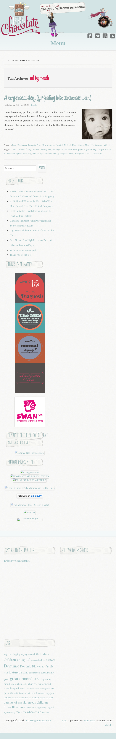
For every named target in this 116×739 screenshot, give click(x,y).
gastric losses (34, 672)
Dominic (11, 666)
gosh (6, 679)
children (44, 654)
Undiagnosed (97, 145)
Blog (14, 145)
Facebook (90, 35)
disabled (41, 659)
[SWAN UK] (30, 426)
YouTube (105, 35)
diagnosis (34, 660)
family (28, 149)
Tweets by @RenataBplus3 (17, 560)
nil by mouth (9, 153)
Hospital (59, 145)
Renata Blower (12, 707)
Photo (74, 145)
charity (30, 654)
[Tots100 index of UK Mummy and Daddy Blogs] (30, 488)
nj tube (19, 153)
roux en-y (27, 153)
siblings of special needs (63, 153)
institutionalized (42, 693)
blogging (16, 654)
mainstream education (20, 697)
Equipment (22, 145)
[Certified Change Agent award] (29, 452)
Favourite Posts (34, 145)
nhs (30, 697)
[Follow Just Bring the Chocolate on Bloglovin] (30, 497)
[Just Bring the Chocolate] (21, 19)
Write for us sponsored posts (23, 250)
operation (36, 697)
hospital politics (45, 689)
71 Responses (96, 153)
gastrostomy (91, 149)
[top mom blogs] (30, 504)
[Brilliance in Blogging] (30, 472)
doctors (50, 660)
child (35, 654)
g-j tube (81, 149)
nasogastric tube (104, 149)
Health (22, 688)
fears (6, 672)
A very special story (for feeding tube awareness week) (47, 97)
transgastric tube (82, 153)
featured (35, 149)
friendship (25, 673)
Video (106, 145)
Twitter (97, 35)
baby (5, 654)
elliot (43, 667)
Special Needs (84, 145)
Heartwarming (48, 145)
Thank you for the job (20, 254)
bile (9, 654)
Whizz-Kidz (45, 712)
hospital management (32, 689)
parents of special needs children (26, 702)
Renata (34, 104)
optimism (44, 697)
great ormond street (26, 678)
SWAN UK (21, 712)
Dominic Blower (18, 149)
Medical (67, 145)
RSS (112, 35)
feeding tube (46, 149)
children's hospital (17, 659)
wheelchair (34, 712)
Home (22, 60)
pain (51, 697)
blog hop (24, 654)
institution (18, 693)
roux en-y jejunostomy (42, 153)
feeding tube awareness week (64, 149)
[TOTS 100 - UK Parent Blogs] (29, 518)
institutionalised (30, 693)
